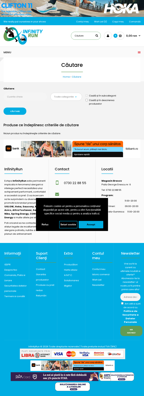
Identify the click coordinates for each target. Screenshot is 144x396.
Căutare (76, 76)
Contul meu (82, 21)
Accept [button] (91, 224)
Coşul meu (118, 21)
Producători (71, 264)
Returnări (41, 295)
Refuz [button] (45, 224)
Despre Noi (10, 270)
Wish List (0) (100, 21)
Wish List (97, 279)
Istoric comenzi (101, 274)
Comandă (134, 21)
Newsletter (98, 285)
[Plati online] (72, 358)
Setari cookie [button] (68, 224)
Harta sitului (70, 270)
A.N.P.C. (68, 275)
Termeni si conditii (14, 296)
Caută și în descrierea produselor (101, 102)
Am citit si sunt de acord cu (131, 313)
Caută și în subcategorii (102, 95)
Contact (40, 269)
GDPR (7, 264)
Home (66, 76)
